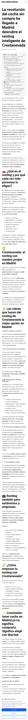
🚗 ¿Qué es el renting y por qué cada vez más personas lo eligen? (13, 57)
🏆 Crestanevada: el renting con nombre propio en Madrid (12, 61)
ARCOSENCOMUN (9, 2)
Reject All (14, 717)
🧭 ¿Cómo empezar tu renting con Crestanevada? (13, 86)
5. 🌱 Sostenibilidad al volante (13, 80)
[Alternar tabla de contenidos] (23, 55)
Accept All (14, 709)
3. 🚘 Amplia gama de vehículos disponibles (13, 74)
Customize (14, 713)
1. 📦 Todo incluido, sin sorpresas (14, 69)
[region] (14, 708)
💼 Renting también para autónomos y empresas (14, 82)
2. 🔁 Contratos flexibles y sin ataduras (13, 71)
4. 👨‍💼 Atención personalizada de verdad (13, 77)
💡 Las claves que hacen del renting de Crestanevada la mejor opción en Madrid (14, 65)
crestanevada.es (15, 586)
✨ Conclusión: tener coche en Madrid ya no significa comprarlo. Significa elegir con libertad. (14, 90)
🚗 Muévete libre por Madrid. (13, 94)
